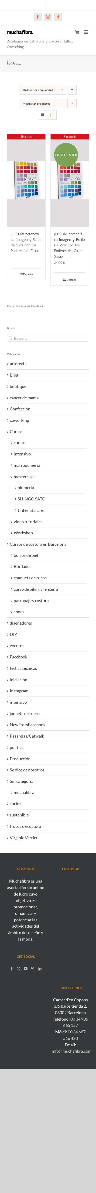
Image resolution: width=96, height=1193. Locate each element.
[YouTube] (25, 969)
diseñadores (21, 623)
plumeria (26, 487)
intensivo (22, 453)
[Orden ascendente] (72, 90)
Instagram (19, 690)
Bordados (22, 566)
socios (15, 803)
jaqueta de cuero (25, 713)
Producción (20, 758)
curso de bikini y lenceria (36, 589)
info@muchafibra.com (72, 1051)
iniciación (18, 679)
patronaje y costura (31, 600)
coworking (19, 420)
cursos (20, 442)
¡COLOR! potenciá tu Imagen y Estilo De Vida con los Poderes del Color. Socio (69, 245)
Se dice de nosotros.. (28, 769)
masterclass (24, 476)
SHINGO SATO (31, 498)
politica (17, 747)
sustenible (19, 814)
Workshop (23, 532)
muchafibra (24, 792)
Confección (20, 408)
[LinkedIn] (39, 969)
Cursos (16, 431)
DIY (13, 634)
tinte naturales (31, 510)
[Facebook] (12, 969)
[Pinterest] (32, 969)
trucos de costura (25, 826)
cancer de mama (24, 397)
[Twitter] (19, 969)
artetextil (18, 363)
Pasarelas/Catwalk (27, 735)
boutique (18, 386)
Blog (14, 374)
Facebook (18, 656)
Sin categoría (21, 781)
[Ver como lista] (51, 114)
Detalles (28, 274)
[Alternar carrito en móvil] (77, 32)
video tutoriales (28, 521)
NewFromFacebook (27, 724)
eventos (17, 645)
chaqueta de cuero (30, 577)
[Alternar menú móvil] (86, 32)
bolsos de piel (26, 555)
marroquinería (27, 465)
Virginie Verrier (24, 837)
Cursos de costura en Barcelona (38, 544)
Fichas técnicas (23, 668)
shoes (19, 611)
